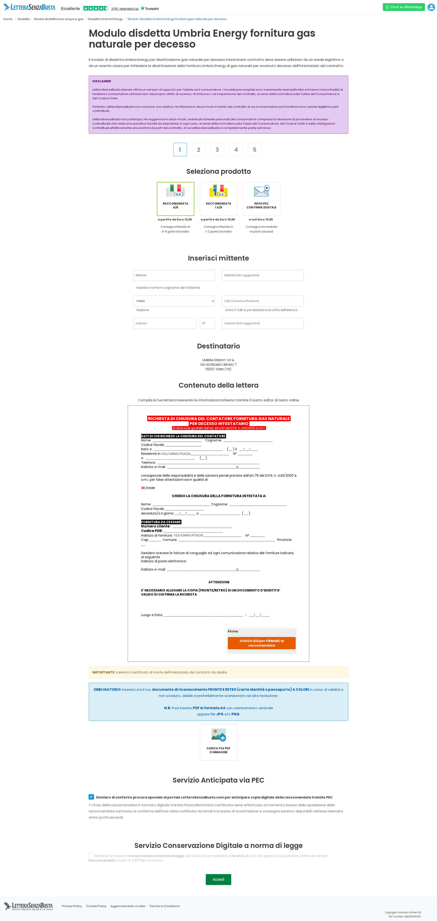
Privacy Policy (72, 906)
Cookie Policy (96, 906)
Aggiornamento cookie (128, 906)
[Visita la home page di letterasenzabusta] (29, 7)
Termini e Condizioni (165, 906)
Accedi (218, 879)
